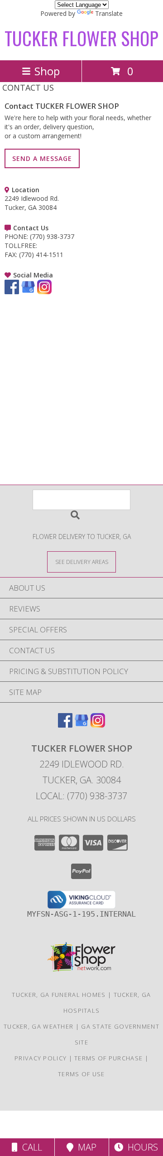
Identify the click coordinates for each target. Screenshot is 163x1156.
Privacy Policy (40, 1058)
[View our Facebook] (12, 291)
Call (30, 1147)
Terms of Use (81, 1074)
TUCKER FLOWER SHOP (81, 38)
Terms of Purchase (108, 1058)
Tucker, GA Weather (38, 1026)
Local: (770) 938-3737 (81, 796)
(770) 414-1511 (41, 254)
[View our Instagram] (44, 291)
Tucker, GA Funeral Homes (58, 995)
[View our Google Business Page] (28, 291)
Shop (47, 70)
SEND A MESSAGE (42, 158)
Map (84, 1147)
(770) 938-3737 (52, 236)
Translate (109, 13)
